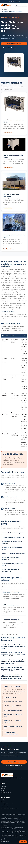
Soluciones (3, 788)
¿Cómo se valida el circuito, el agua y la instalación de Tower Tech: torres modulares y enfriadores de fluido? (13, 661)
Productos (3, 786)
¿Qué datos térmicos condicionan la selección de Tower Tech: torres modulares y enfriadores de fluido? (13, 654)
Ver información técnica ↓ (8, 48)
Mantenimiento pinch (6, 792)
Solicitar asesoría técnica (14, 43)
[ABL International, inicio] (6, 5)
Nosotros (3, 799)
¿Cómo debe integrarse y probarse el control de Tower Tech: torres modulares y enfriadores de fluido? (12, 669)
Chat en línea (23, 841)
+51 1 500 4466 (11, 1)
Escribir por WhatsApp (14, 762)
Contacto (3, 802)
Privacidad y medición (6, 841)
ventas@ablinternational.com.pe (14, 765)
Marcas (5, 9)
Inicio (2, 9)
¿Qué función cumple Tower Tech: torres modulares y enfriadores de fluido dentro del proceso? (13, 646)
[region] (14, 391)
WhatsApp (18, 1)
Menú (24, 5)
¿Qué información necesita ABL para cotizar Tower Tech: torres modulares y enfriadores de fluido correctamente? (11, 676)
